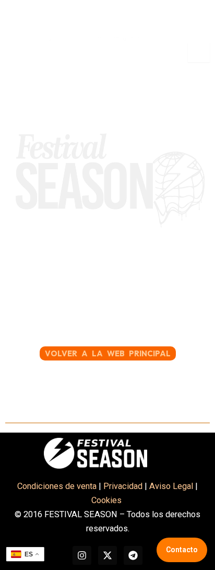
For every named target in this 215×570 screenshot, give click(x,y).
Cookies (107, 500)
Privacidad (122, 486)
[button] (19, 52)
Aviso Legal (171, 486)
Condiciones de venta (57, 486)
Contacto (182, 549)
